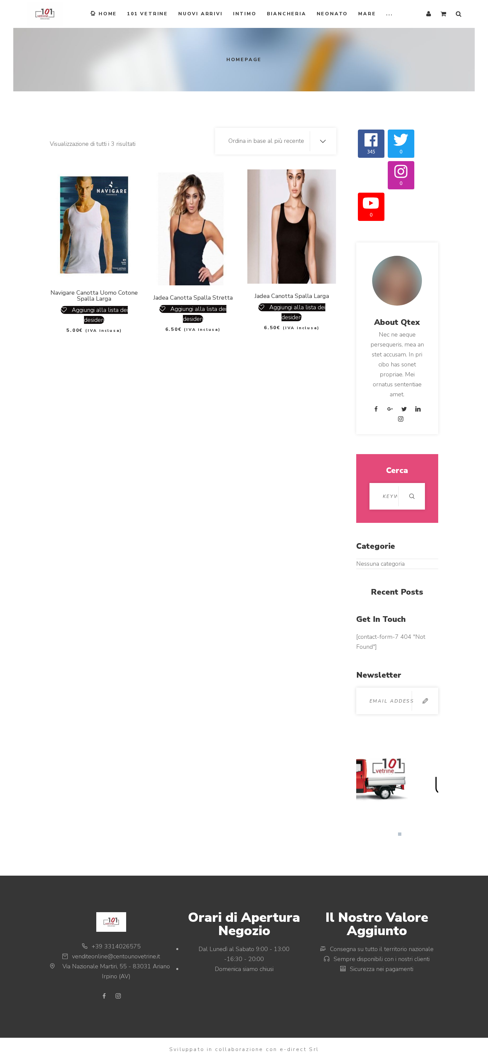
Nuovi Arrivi (200, 14)
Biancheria (286, 14)
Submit (425, 701)
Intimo (245, 14)
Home (108, 14)
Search (411, 496)
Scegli (86, 263)
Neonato (332, 14)
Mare (367, 14)
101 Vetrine (147, 14)
